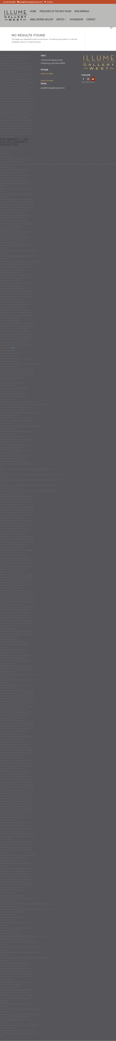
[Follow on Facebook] (83, 79)
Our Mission (76, 20)
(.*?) (12, 348)
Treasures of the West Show (55, 11)
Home (33, 11)
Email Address (6, 156)
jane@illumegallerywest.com (53, 88)
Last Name (5, 153)
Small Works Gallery (41, 20)
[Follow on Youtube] (93, 79)
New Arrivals (82, 11)
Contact (90, 20)
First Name (5, 151)
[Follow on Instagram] (88, 79)
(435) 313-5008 (47, 74)
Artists (60, 20)
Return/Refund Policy (88, 82)
